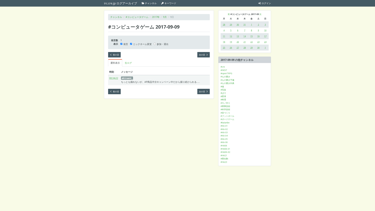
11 (224, 36)
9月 (165, 17)
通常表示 (115, 62)
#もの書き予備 (227, 80)
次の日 (202, 54)
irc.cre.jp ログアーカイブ (120, 3)
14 (244, 36)
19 (231, 41)
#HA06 (224, 145)
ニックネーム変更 (142, 44)
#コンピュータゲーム (137, 17)
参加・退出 (162, 44)
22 (251, 41)
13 (238, 36)
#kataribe (225, 122)
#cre (223, 66)
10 (265, 30)
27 (238, 47)
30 (238, 24)
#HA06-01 (225, 148)
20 (238, 41)
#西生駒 (224, 158)
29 (231, 24)
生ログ (128, 62)
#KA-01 (224, 125)
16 (258, 36)
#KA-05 (224, 139)
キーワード (170, 3)
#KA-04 (224, 135)
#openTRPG (226, 73)
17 (265, 36)
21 (244, 41)
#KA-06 (224, 142)
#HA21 (224, 155)
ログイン (266, 3)
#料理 (223, 99)
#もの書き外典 (227, 83)
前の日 (115, 54)
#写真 (223, 89)
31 (244, 24)
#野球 (223, 96)
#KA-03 (224, 132)
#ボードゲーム (227, 119)
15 (251, 36)
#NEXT (224, 70)
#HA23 (224, 162)
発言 (125, 44)
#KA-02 (224, 129)
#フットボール (227, 116)
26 (231, 47)
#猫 (222, 86)
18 (224, 41)
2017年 (156, 17)
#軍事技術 (225, 106)
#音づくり (225, 112)
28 (224, 24)
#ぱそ (223, 93)
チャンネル (150, 3)
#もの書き (225, 76)
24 (265, 41)
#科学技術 (225, 109)
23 (258, 41)
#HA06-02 (225, 152)
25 (224, 47)
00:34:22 (113, 78)
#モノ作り (225, 103)
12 (231, 36)
